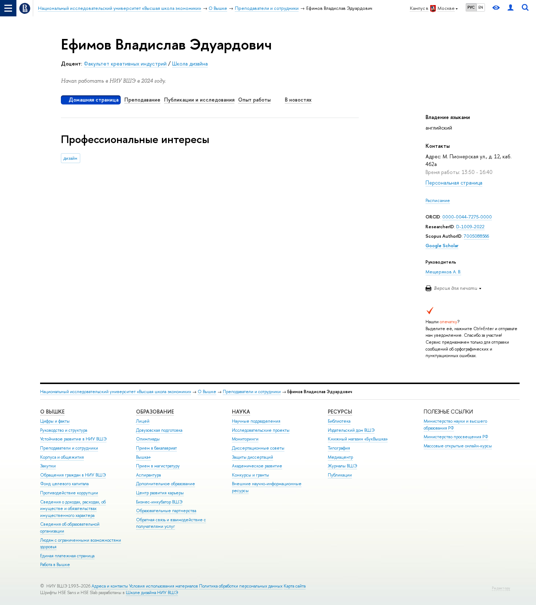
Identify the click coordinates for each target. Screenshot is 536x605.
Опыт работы (254, 99)
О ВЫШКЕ (52, 411)
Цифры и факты (55, 421)
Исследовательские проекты (261, 430)
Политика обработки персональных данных (241, 586)
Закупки (48, 466)
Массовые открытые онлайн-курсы (458, 446)
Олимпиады (148, 439)
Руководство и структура (63, 430)
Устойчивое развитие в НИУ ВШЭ (73, 439)
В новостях (298, 99)
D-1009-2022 (470, 227)
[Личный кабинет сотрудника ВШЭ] (510, 8)
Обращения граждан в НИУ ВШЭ (73, 475)
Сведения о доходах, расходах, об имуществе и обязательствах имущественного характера (73, 508)
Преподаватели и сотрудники (252, 392)
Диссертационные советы (258, 448)
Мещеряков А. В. (443, 272)
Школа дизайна (190, 63)
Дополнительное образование (165, 484)
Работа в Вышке (55, 565)
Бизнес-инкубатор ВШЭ (159, 502)
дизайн (70, 158)
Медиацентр (340, 457)
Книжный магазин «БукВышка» (358, 439)
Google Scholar (442, 245)
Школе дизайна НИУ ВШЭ (152, 593)
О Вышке (207, 392)
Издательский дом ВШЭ (351, 430)
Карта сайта (295, 586)
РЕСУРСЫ (340, 411)
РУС (471, 7)
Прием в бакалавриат (156, 448)
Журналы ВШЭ (342, 466)
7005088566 (476, 236)
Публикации (340, 475)
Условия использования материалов (163, 586)
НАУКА (241, 411)
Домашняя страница (94, 99)
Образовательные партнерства (166, 511)
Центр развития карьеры (160, 493)
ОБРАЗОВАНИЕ (155, 411)
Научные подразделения (256, 421)
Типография (339, 448)
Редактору (501, 588)
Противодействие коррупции (69, 493)
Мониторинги (245, 439)
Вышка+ (143, 457)
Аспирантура (148, 475)
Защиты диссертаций (252, 457)
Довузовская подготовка (159, 430)
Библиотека (339, 421)
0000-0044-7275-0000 (467, 217)
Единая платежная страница (67, 556)
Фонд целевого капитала (64, 484)
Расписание (438, 200)
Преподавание (142, 99)
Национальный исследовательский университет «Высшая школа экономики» (115, 392)
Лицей (142, 421)
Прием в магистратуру (158, 466)
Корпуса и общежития (62, 457)
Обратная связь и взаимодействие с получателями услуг (171, 523)
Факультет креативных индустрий (125, 63)
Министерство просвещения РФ (456, 437)
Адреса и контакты (110, 586)
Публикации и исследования (199, 99)
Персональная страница (454, 182)
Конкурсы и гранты (250, 475)
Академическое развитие (257, 466)
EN (480, 7)
